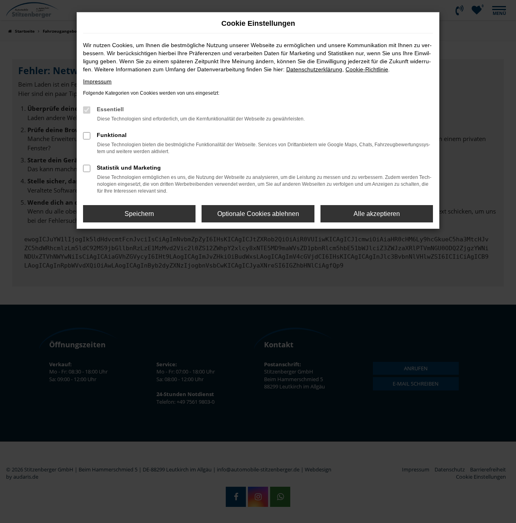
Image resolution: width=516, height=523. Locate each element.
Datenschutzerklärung (314, 69)
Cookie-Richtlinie (366, 69)
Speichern (139, 213)
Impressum (97, 81)
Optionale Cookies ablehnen (258, 213)
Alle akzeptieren (377, 213)
